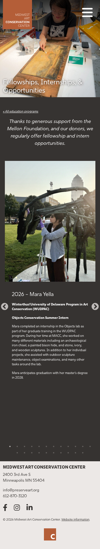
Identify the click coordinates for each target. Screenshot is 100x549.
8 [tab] (60, 446)
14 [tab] (24, 452)
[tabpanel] (50, 276)
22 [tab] (82, 452)
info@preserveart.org (21, 490)
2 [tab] (17, 446)
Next (93, 305)
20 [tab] (68, 452)
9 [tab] (68, 446)
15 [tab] (31, 452)
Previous (2, 305)
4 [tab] (31, 446)
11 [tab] (82, 446)
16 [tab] (39, 452)
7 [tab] (53, 446)
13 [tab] (17, 452)
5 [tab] (39, 446)
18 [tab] (53, 452)
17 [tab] (46, 452)
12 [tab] (90, 446)
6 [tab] (46, 446)
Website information (75, 519)
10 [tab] (75, 446)
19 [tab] (60, 452)
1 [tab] (10, 446)
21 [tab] (75, 452)
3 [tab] (24, 446)
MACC (33, 14)
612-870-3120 (15, 496)
